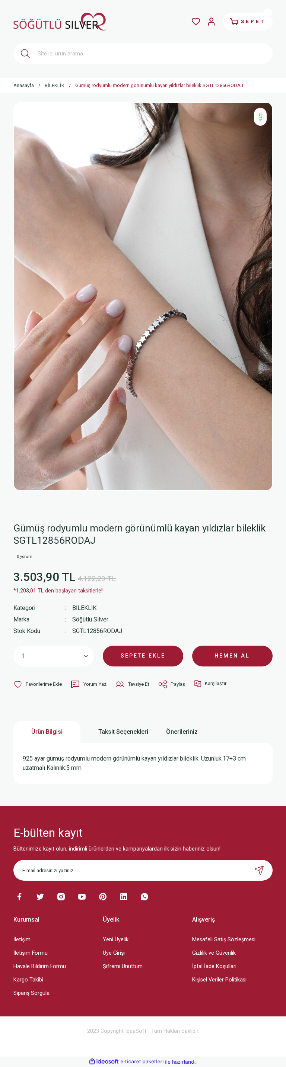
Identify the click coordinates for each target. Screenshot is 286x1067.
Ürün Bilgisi (47, 731)
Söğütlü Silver (90, 619)
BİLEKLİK (84, 607)
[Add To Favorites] (37, 684)
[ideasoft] (104, 1061)
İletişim (22, 939)
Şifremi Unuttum (123, 966)
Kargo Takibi (28, 980)
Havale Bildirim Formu (39, 966)
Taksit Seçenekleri (123, 731)
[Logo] (60, 21)
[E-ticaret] (142, 1062)
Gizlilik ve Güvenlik (214, 953)
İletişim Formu (30, 953)
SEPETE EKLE (143, 656)
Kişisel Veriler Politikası (219, 980)
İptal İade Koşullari (214, 966)
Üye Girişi (114, 953)
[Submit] (259, 870)
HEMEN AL (232, 656)
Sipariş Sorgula (31, 993)
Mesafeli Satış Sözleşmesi (223, 939)
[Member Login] (211, 21)
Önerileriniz (182, 731)
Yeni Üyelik (115, 939)
